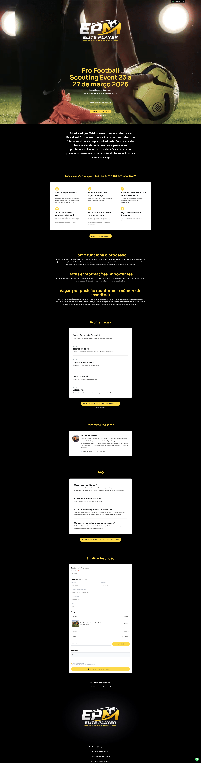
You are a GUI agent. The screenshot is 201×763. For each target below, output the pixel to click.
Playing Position (75, 596)
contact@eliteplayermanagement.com (102, 747)
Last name (104, 582)
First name (74, 582)
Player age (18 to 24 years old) (78, 589)
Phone (73, 603)
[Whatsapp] (197, 759)
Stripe (74, 655)
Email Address (75, 570)
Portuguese (177, 1)
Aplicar (121, 644)
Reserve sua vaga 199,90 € (101, 669)
